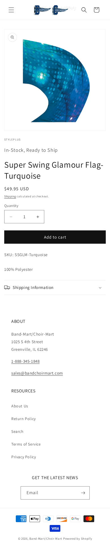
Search (17, 431)
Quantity (11, 205)
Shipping (10, 196)
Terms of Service (26, 444)
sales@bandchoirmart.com (37, 373)
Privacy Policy (23, 456)
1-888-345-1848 (25, 361)
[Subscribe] (83, 493)
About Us (19, 405)
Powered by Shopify (77, 539)
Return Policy (23, 418)
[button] (11, 10)
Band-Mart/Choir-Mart (45, 539)
